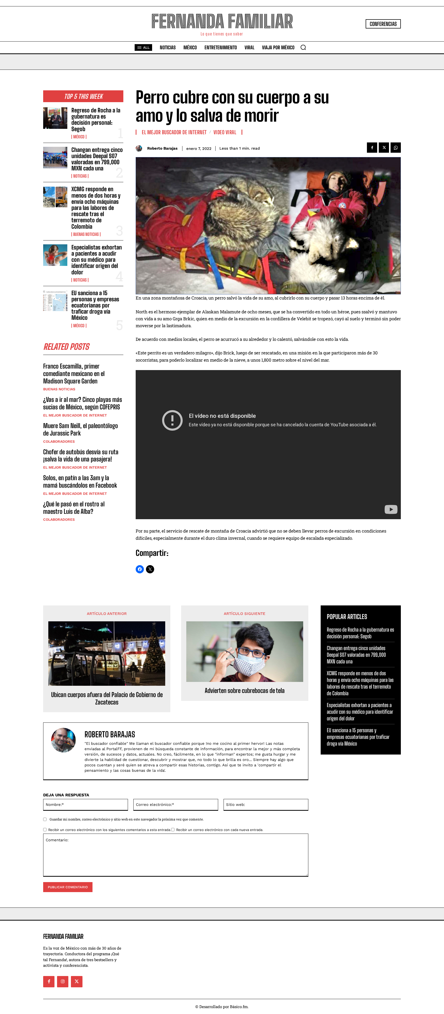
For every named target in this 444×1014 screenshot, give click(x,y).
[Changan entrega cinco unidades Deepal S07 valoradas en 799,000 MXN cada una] (55, 157)
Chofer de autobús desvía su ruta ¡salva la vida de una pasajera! (80, 455)
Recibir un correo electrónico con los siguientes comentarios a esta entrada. (109, 830)
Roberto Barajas (162, 148)
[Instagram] (62, 981)
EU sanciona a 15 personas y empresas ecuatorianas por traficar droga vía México (95, 305)
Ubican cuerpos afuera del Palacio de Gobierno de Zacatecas (107, 698)
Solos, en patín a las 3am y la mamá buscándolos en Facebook (80, 481)
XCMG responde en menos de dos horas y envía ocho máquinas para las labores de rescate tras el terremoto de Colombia (96, 208)
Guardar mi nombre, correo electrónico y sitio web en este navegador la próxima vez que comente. (127, 819)
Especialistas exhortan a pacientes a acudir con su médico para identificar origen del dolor (96, 260)
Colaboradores (59, 441)
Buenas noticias (86, 234)
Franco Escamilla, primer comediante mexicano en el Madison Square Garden (74, 373)
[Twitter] (384, 147)
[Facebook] (372, 147)
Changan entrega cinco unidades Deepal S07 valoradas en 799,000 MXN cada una (97, 159)
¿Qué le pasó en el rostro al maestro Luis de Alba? (74, 507)
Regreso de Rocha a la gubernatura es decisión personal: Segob (95, 119)
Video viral (225, 132)
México (79, 137)
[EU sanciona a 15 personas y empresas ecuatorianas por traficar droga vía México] (55, 301)
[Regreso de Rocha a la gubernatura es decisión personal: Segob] (55, 118)
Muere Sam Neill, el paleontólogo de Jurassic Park (80, 429)
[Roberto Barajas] (140, 148)
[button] (303, 47)
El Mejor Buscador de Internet (75, 415)
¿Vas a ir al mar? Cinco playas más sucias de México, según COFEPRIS (82, 403)
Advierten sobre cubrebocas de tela (245, 690)
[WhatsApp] (396, 147)
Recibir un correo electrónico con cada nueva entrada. (219, 830)
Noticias (80, 176)
